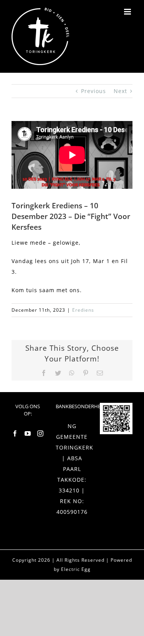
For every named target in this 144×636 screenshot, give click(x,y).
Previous (93, 91)
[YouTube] (28, 433)
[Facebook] (15, 433)
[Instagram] (40, 433)
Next (120, 91)
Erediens (83, 310)
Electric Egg (76, 569)
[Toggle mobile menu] (128, 12)
